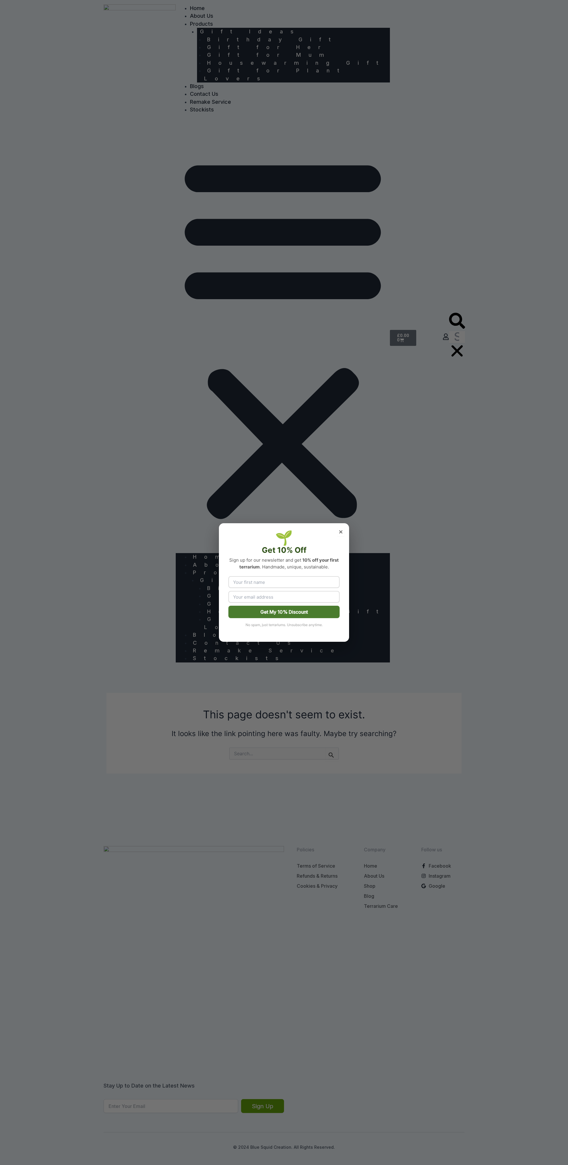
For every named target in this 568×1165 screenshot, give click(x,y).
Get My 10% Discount (284, 612)
